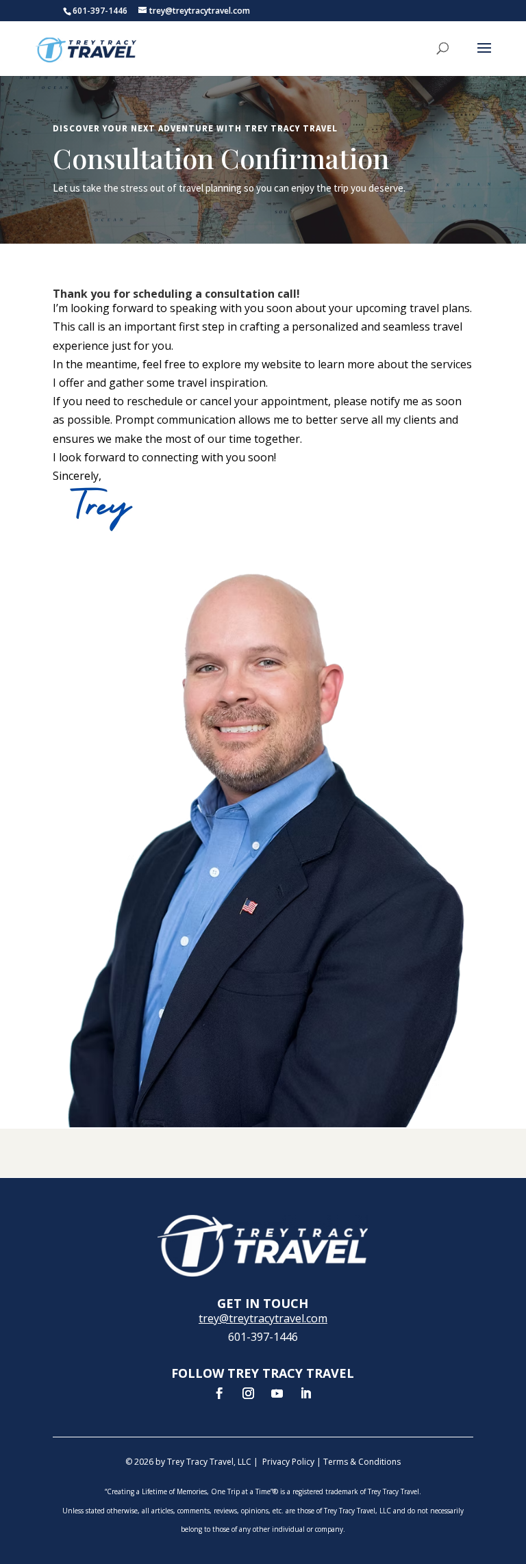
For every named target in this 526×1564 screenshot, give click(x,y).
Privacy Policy (288, 1461)
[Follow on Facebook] (219, 1393)
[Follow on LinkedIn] (306, 1393)
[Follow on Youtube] (277, 1393)
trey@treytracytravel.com (263, 1318)
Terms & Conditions (362, 1461)
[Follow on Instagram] (248, 1393)
